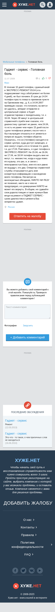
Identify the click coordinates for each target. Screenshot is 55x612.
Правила (27, 535)
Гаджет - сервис (16, 420)
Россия (11, 207)
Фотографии (10, 325)
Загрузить (28, 325)
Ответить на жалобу (27, 216)
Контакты (27, 527)
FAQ (27, 554)
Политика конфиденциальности (27, 544)
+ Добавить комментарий (27, 337)
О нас (27, 519)
